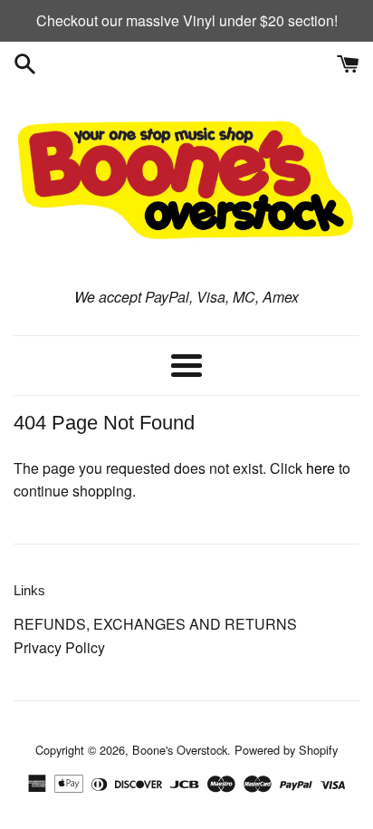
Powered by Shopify (286, 749)
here (320, 468)
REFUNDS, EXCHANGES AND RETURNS (155, 623)
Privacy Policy (59, 647)
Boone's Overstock (179, 749)
